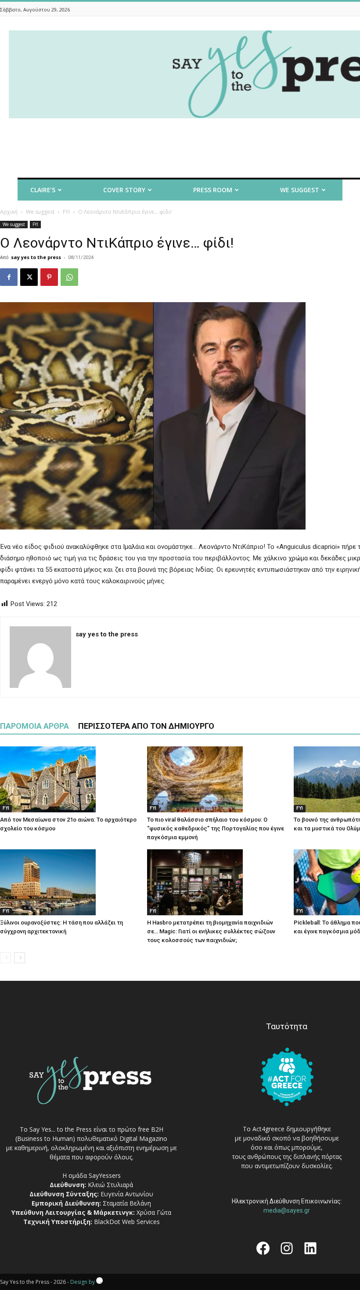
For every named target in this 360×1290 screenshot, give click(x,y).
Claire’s (42, 190)
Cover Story (124, 190)
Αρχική (9, 212)
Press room (212, 190)
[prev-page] (5, 957)
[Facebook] (9, 277)
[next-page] (19, 957)
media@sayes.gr (286, 1210)
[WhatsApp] (69, 277)
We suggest (40, 212)
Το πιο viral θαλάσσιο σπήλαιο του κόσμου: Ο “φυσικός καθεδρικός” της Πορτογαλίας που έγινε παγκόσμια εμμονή (215, 828)
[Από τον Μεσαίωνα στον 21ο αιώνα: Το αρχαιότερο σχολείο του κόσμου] (69, 779)
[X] (29, 277)
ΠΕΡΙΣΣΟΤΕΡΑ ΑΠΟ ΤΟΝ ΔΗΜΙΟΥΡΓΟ (146, 726)
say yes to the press (36, 257)
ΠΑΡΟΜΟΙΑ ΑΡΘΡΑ (34, 726)
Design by (83, 1282)
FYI (66, 212)
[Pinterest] (49, 277)
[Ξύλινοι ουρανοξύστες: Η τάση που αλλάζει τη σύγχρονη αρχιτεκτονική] (69, 882)
